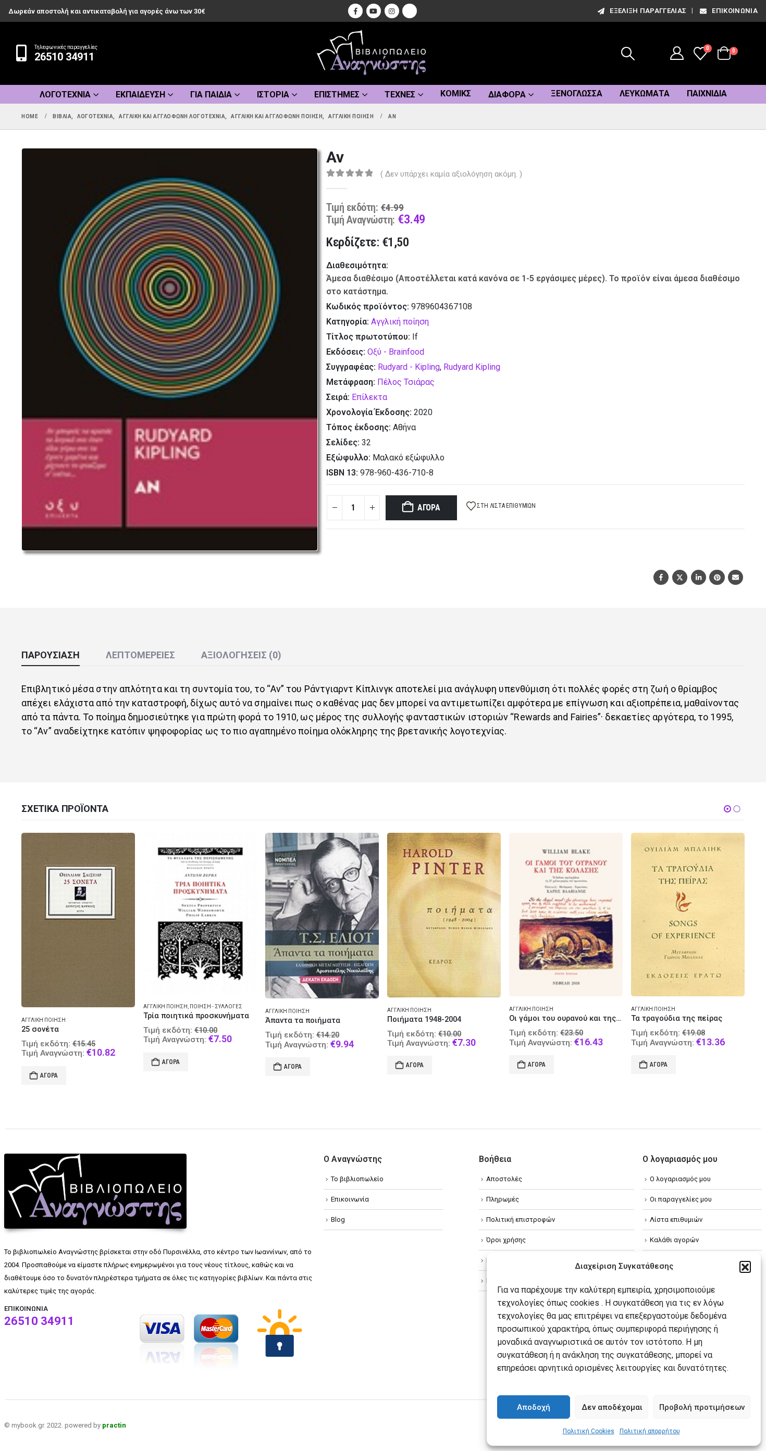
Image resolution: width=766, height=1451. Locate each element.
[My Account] (677, 53)
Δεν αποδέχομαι (612, 1407)
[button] (745, 1266)
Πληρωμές (502, 1191)
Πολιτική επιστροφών (520, 1211)
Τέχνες (400, 94)
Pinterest (716, 577)
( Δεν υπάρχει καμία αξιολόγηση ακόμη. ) (451, 174)
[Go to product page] (78, 913)
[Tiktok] (409, 11)
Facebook (661, 577)
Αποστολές (504, 1170)
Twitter (679, 577)
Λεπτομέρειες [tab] (140, 654)
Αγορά (428, 507)
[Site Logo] (371, 53)
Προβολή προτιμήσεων (702, 1407)
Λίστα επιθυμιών (676, 1211)
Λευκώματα (645, 93)
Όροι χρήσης (506, 1231)
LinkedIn (698, 577)
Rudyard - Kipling (409, 367)
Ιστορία (273, 94)
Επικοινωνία (735, 11)
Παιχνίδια (707, 93)
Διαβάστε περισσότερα (674, 1066)
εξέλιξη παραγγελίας (648, 11)
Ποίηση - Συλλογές (94, 1006)
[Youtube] (373, 11)
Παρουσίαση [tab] (50, 654)
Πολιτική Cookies (588, 1431)
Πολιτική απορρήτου (650, 1431)
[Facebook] (355, 11)
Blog (338, 1211)
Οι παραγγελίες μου (681, 1191)
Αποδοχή (533, 1407)
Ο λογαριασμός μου (680, 1170)
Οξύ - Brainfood (395, 352)
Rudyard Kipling (471, 367)
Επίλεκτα (369, 397)
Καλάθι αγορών (674, 1231)
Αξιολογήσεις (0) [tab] (241, 654)
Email (735, 577)
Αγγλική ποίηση (400, 322)
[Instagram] (392, 11)
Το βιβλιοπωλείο (357, 1170)
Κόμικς (455, 93)
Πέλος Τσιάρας (406, 382)
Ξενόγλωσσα (576, 93)
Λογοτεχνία (65, 94)
